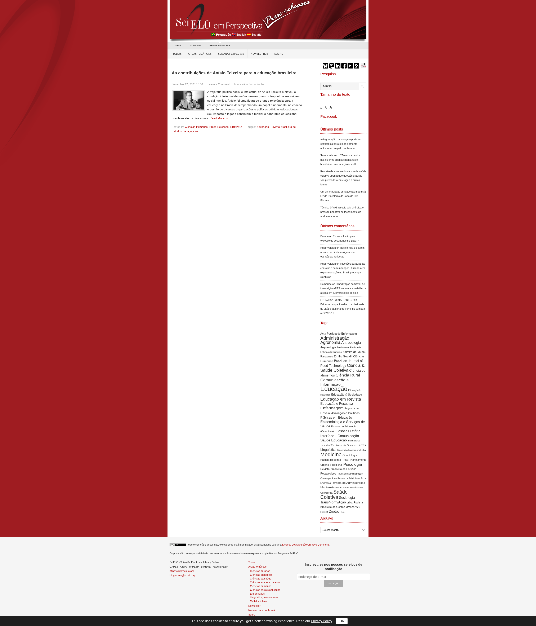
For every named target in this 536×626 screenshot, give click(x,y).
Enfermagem (332, 408)
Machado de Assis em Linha (351, 450)
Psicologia (352, 464)
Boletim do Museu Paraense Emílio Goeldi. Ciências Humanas (343, 356)
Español (256, 34)
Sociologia (347, 497)
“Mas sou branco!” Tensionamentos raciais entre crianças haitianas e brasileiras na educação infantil (340, 160)
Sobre (278, 53)
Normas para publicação (262, 610)
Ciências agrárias (260, 571)
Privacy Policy (321, 621)
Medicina (331, 454)
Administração (334, 338)
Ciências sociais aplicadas (265, 589)
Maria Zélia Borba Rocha (249, 84)
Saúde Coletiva (334, 494)
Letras (361, 445)
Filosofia (341, 431)
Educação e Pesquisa (336, 403)
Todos (177, 53)
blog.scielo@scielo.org (183, 575)
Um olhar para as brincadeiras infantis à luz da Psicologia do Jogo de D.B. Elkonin (343, 196)
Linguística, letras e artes (264, 597)
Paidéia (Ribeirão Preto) (334, 459)
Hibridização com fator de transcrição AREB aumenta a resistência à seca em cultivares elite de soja (343, 288)
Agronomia (330, 342)
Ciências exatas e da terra (265, 582)
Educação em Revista (340, 399)
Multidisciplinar (258, 601)
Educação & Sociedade (346, 394)
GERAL (178, 45)
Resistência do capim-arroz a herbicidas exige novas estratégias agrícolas (342, 252)
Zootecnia (336, 511)
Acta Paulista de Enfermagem (338, 333)
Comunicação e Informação (334, 382)
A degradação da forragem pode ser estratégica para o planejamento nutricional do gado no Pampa (340, 144)
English (241, 34)
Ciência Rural (348, 375)
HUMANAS (195, 45)
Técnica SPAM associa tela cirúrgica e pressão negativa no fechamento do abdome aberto (342, 212)
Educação (263, 126)
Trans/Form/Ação (333, 502)
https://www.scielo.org (182, 571)
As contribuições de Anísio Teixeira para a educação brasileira (234, 73)
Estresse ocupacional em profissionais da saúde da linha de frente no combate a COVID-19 (343, 309)
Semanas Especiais (231, 53)
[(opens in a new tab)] (188, 108)
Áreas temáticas (199, 53)
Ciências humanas (260, 586)
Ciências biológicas (261, 574)
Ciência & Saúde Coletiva (342, 367)
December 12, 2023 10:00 (187, 84)
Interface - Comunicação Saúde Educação (339, 438)
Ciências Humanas (196, 126)
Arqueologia (328, 347)
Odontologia (350, 455)
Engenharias (351, 408)
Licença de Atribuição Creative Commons (305, 544)
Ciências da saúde (260, 578)
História (354, 431)
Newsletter (259, 53)
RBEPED (236, 126)
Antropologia (351, 343)
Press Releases (219, 126)
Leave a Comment (218, 84)
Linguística (328, 449)
